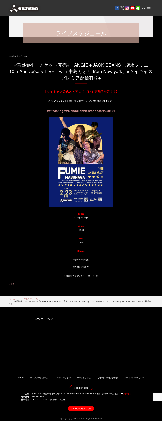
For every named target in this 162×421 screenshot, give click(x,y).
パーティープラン (63, 377)
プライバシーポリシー (134, 377)
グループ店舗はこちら (81, 408)
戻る (13, 284)
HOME (21, 377)
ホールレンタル (84, 377)
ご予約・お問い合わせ (108, 377)
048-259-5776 (38, 396)
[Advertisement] (44, 343)
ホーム (12, 298)
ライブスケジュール (29, 298)
